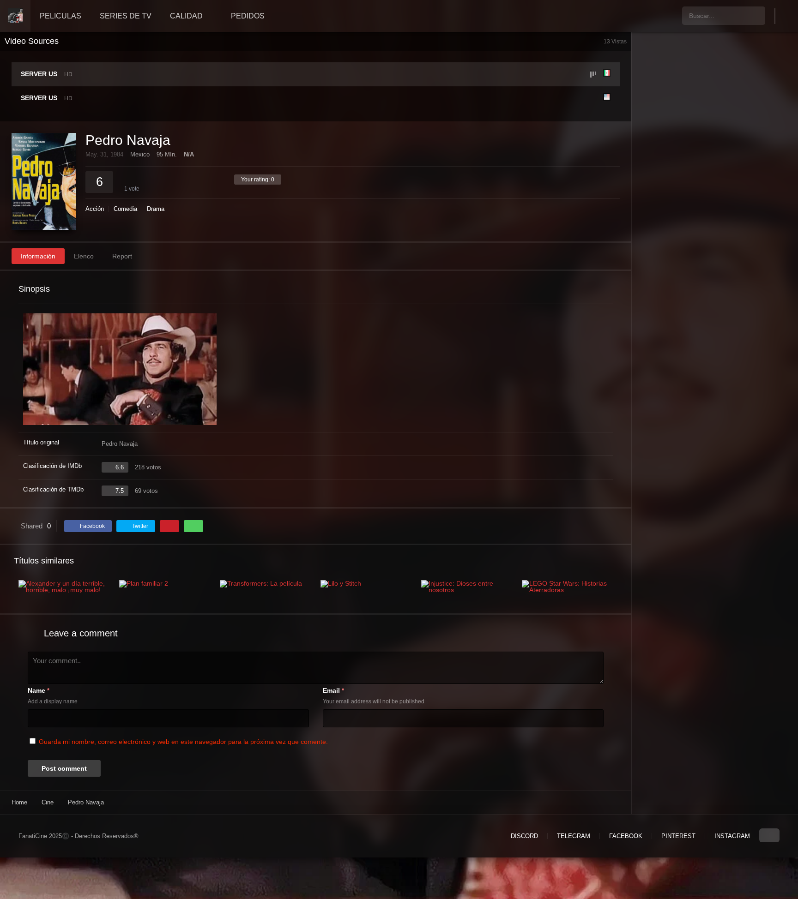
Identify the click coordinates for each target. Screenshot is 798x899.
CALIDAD (186, 16)
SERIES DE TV (125, 16)
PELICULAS (60, 16)
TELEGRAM (573, 836)
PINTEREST (678, 836)
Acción (94, 209)
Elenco (84, 256)
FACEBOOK (625, 836)
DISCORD (524, 836)
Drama (155, 209)
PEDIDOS (248, 16)
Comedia (125, 209)
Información (38, 256)
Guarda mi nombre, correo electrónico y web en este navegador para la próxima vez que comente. (183, 741)
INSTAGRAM (732, 836)
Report (122, 256)
